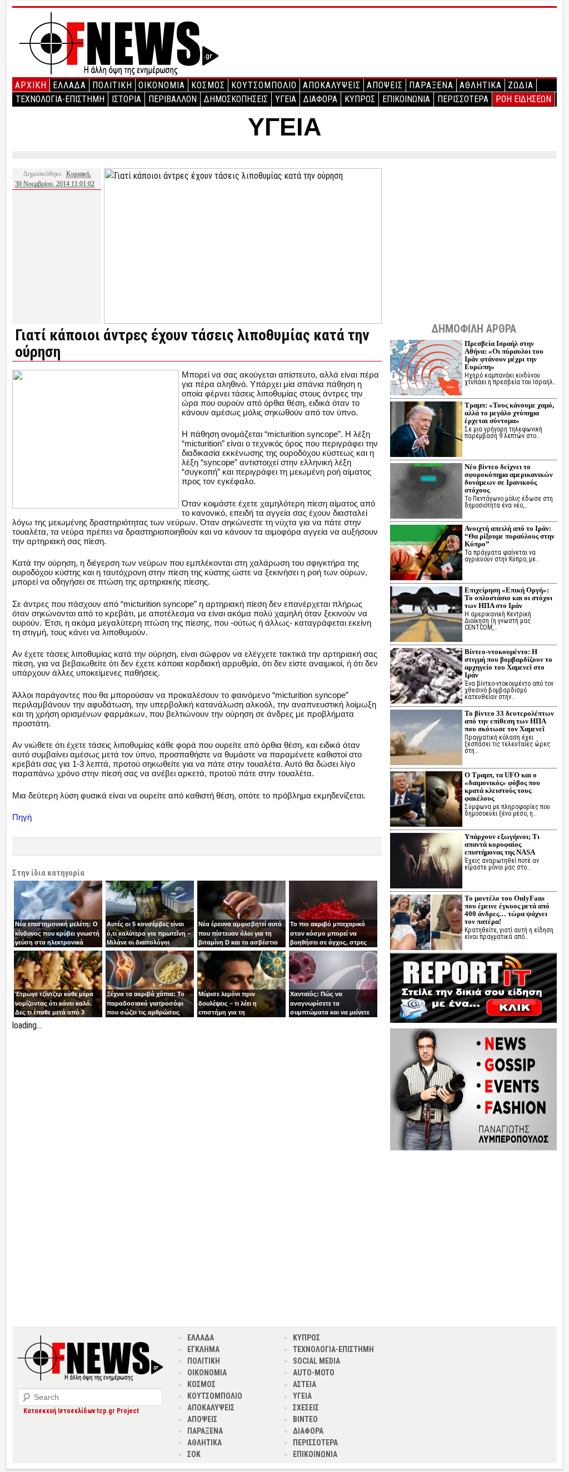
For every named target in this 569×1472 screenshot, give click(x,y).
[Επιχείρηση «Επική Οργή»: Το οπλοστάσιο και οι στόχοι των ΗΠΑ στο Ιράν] (426, 615)
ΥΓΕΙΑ (285, 99)
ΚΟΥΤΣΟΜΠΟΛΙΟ (264, 85)
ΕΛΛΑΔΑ (69, 85)
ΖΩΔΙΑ (520, 85)
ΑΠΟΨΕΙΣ (385, 85)
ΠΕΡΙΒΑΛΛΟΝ (172, 99)
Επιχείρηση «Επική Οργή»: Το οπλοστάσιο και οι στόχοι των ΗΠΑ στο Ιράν (508, 598)
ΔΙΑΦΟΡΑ (320, 99)
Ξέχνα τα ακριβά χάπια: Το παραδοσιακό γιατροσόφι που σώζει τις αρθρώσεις (145, 1003)
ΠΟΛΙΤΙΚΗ (112, 85)
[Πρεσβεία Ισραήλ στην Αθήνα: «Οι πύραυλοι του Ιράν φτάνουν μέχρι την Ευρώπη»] (426, 369)
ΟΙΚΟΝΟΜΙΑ (161, 85)
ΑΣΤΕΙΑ (304, 1384)
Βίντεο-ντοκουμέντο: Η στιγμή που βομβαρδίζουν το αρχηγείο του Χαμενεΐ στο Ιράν (508, 663)
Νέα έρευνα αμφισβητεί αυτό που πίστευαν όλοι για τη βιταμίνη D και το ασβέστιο (240, 933)
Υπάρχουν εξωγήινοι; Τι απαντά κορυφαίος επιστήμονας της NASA (502, 844)
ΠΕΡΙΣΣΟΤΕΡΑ (462, 99)
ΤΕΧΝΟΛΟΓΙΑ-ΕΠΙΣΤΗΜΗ (60, 99)
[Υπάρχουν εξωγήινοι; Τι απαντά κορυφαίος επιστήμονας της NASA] (426, 862)
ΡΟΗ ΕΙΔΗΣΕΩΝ (523, 99)
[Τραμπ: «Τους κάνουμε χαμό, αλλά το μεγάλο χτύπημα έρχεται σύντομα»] (426, 430)
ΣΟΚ (194, 1454)
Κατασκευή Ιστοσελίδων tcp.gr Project (81, 1411)
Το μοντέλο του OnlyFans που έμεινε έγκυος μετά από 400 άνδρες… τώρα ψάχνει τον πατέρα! (507, 910)
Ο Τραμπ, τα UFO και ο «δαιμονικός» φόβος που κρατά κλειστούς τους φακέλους (502, 786)
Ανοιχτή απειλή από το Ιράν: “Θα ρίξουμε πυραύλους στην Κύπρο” (510, 536)
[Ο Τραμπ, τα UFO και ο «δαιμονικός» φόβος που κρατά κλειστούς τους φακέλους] (426, 800)
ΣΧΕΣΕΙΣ (306, 1407)
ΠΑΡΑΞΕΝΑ (431, 85)
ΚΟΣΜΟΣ (208, 85)
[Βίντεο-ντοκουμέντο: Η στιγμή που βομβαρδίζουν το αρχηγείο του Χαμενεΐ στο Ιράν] (426, 677)
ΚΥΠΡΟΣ (360, 99)
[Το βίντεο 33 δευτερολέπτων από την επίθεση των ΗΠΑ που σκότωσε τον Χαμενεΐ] (426, 739)
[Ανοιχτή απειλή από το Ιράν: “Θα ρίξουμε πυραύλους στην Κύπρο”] (426, 554)
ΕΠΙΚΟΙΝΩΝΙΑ (406, 99)
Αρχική (31, 85)
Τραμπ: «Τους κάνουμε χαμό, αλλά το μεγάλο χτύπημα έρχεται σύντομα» (509, 413)
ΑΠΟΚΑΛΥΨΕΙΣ (332, 85)
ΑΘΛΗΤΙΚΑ (481, 85)
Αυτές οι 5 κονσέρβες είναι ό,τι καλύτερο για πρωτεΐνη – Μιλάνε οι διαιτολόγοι (149, 933)
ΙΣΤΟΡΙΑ (126, 99)
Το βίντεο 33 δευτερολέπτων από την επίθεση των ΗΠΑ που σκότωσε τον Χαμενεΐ (509, 721)
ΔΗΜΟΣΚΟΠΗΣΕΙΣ (236, 99)
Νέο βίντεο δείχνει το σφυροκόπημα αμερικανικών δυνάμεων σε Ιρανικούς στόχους (509, 478)
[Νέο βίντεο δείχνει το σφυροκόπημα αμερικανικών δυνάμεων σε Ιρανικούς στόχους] (426, 492)
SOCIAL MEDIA (316, 1361)
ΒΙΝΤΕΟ (305, 1419)
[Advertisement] (197, 1110)
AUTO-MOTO (314, 1372)
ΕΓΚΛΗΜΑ (203, 1349)
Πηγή (22, 817)
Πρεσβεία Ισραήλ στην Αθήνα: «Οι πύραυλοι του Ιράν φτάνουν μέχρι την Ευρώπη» (504, 355)
